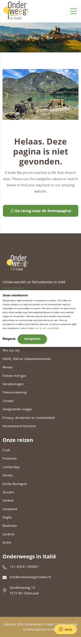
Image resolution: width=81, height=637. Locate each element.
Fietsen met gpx (14, 376)
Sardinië (8, 534)
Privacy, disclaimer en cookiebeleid (28, 418)
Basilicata (9, 525)
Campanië (9, 509)
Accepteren (32, 338)
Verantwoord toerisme (19, 426)
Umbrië (8, 500)
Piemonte (9, 458)
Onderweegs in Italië (39, 624)
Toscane (8, 492)
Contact (8, 401)
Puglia (7, 517)
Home (34, 37)
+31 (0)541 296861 (24, 566)
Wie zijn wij (11, 350)
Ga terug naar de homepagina (43, 210)
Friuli (6, 450)
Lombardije (11, 467)
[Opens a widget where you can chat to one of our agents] (65, 630)
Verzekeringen (13, 384)
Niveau (7, 367)
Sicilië (6, 542)
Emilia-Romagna (14, 484)
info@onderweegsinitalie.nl (30, 577)
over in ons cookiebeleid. (47, 328)
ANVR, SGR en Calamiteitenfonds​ (26, 359)
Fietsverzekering (14, 392)
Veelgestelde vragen (17, 409)
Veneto (7, 475)
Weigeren (9, 338)
